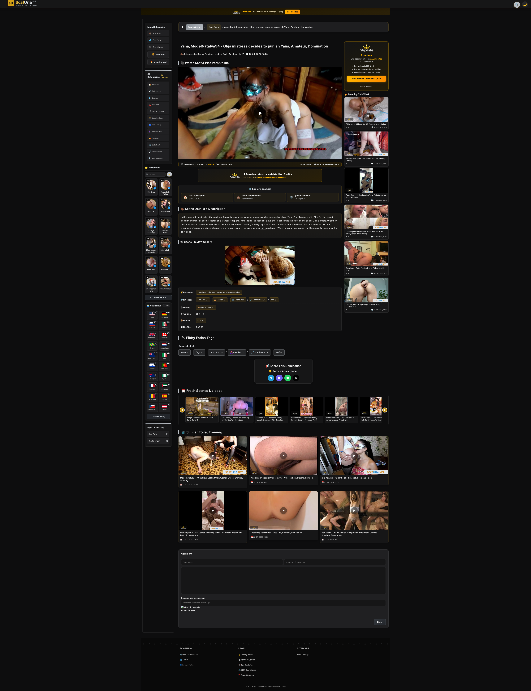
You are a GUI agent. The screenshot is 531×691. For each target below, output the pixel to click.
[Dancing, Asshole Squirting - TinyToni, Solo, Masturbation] (366, 290)
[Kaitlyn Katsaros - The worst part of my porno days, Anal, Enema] (341, 406)
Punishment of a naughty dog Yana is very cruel (217, 292)
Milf (272, 300)
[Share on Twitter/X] (296, 378)
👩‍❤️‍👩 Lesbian (218, 300)
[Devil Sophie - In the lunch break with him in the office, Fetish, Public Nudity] (366, 217)
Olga (198, 352)
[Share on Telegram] (271, 378)
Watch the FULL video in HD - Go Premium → (319, 164)
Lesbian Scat (221, 54)
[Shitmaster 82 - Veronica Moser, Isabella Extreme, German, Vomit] (306, 406)
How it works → (366, 87)
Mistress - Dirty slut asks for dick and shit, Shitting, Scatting (366, 159)
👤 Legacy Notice (187, 665)
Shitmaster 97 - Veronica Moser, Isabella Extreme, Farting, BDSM (373, 419)
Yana (183, 352)
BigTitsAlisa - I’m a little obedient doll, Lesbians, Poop (347, 478)
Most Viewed (158, 62)
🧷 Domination (256, 300)
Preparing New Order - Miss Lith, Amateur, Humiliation (276, 532)
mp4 (199, 320)
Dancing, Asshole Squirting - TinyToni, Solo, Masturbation (363, 306)
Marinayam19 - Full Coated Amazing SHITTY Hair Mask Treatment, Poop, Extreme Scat (211, 533)
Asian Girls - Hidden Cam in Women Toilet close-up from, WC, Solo (366, 196)
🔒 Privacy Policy (245, 654)
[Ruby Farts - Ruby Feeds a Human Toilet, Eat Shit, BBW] (366, 253)
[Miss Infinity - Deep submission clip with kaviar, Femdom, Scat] (236, 406)
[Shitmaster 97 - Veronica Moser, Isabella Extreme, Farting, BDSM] (376, 406)
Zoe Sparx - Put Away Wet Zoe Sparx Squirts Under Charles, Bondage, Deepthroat (350, 533)
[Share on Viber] (279, 378)
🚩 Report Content (246, 675)
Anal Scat (201, 300)
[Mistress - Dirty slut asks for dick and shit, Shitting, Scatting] (366, 144)
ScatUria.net (194, 27)
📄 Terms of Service (246, 660)
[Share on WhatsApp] (287, 378)
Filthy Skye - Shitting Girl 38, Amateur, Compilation (366, 124)
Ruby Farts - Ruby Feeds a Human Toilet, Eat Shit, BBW (365, 269)
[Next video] (384, 410)
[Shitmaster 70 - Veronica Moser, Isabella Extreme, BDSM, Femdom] (271, 406)
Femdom (209, 54)
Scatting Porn (154, 441)
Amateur (233, 54)
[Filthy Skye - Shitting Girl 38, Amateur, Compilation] (366, 109)
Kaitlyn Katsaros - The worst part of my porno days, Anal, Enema (340, 419)
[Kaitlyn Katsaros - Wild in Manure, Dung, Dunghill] (202, 406)
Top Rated (158, 54)
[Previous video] (182, 410)
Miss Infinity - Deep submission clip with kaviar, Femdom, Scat (235, 419)
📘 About (184, 660)
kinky (263, 228)
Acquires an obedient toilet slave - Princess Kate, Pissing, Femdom (282, 478)
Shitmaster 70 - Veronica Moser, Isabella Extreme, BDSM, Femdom (270, 419)
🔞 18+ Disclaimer (245, 665)
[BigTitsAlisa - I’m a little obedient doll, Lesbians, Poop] (354, 455)
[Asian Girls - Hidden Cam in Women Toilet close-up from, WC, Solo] (366, 180)
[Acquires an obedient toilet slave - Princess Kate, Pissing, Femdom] (283, 455)
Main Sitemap (303, 654)
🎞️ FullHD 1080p (204, 307)
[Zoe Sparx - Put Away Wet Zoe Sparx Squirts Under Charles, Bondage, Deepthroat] (354, 510)
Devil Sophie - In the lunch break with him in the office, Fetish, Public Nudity (364, 232)
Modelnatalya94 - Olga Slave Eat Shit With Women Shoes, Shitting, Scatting (211, 479)
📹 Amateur (237, 300)
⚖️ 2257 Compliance (247, 670)
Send (379, 622)
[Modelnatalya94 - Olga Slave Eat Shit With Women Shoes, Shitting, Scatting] (213, 455)
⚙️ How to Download (189, 654)
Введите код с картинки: (193, 598)
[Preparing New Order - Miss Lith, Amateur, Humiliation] (283, 510)
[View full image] (260, 265)
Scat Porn (153, 434)
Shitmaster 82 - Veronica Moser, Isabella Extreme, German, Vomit (304, 419)
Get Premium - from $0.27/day (366, 79)
